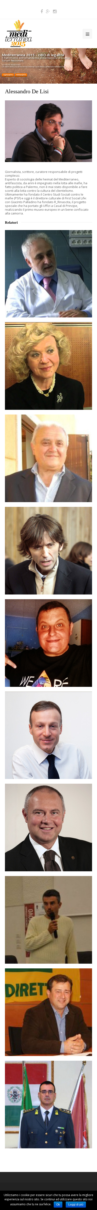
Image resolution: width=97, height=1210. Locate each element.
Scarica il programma (21, 75)
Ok (58, 1204)
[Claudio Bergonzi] (48, 735)
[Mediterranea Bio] (18, 33)
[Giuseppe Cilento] (48, 458)
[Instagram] (55, 11)
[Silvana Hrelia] (48, 366)
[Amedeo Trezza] (48, 920)
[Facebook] (41, 11)
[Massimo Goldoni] (48, 827)
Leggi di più (75, 1204)
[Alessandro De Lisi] (48, 161)
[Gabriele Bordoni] (48, 550)
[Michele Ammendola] (48, 643)
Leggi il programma (7, 75)
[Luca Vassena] (48, 1104)
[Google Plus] (48, 11)
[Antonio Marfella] (48, 274)
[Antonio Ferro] (48, 1012)
